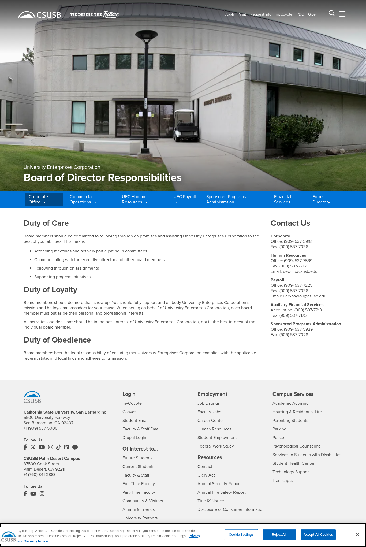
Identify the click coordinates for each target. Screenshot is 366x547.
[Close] (357, 534)
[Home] (39, 14)
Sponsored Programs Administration (226, 199)
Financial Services (282, 199)
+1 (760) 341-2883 (40, 474)
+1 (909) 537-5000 (41, 428)
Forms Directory (321, 199)
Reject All (279, 534)
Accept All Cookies (318, 534)
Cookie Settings (241, 534)
